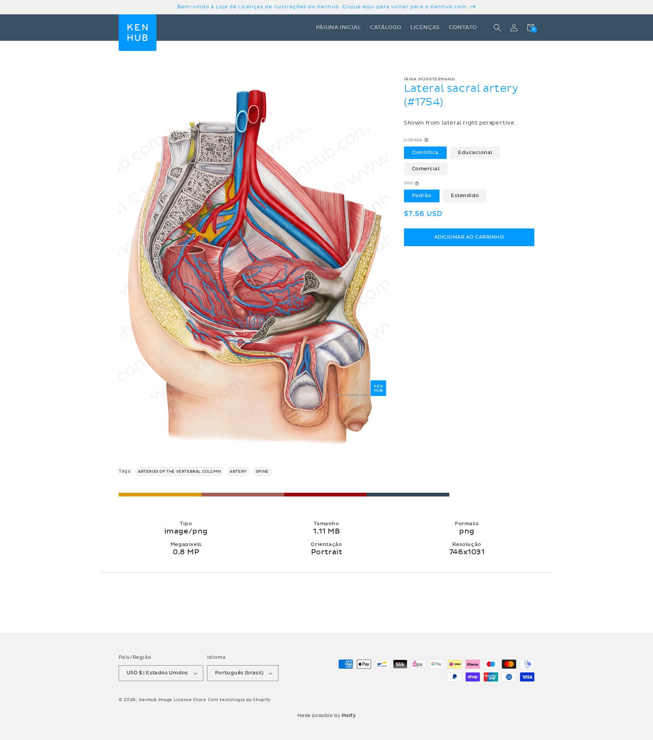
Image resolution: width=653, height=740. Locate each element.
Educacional (475, 153)
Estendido (465, 196)
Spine (262, 471)
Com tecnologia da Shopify (239, 699)
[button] (497, 27)
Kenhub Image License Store (172, 699)
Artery (238, 471)
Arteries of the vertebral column (179, 471)
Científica (425, 153)
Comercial (426, 169)
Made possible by (326, 715)
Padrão (422, 196)
